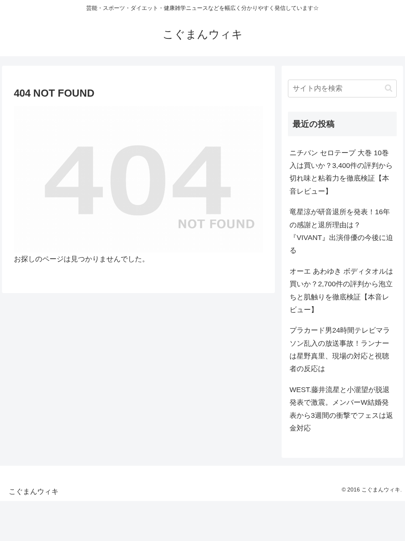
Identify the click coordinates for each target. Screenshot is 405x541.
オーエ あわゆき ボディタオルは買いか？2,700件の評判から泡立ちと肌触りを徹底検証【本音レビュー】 (341, 290)
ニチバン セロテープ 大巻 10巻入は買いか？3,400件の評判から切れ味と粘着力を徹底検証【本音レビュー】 (341, 172)
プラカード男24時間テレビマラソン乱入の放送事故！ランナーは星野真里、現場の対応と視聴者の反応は (340, 349)
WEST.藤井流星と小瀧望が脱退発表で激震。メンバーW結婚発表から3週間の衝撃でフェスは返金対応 (341, 409)
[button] (389, 88)
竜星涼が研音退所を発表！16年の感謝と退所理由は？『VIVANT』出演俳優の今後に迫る (341, 231)
